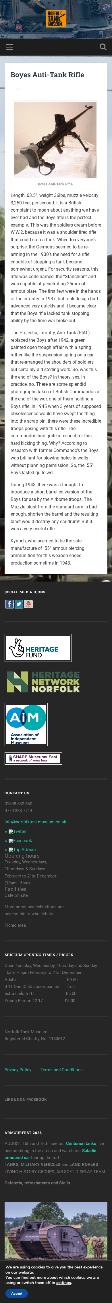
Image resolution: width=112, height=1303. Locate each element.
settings (63, 1282)
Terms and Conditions (61, 1069)
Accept (16, 1293)
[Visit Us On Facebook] (9, 607)
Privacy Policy (18, 1069)
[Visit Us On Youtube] (28, 607)
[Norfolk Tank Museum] (56, 19)
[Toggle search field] (103, 47)
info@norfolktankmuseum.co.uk (35, 822)
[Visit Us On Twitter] (19, 607)
